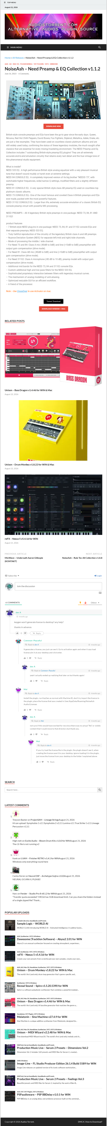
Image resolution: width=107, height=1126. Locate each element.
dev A (37, 645)
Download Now (53, 126)
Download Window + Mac (53, 309)
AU (10, 64)
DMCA (81, 1122)
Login (99, 575)
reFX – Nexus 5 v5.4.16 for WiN (21, 538)
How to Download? (94, 1122)
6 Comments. (24, 74)
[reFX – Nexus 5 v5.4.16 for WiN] (53, 505)
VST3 (47, 64)
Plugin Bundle (26, 64)
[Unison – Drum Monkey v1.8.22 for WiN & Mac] (53, 431)
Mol (42, 721)
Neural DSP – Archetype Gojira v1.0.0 (46, 876)
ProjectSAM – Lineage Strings (45, 819)
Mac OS (16, 64)
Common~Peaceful (48, 671)
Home (8, 57)
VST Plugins (39, 64)
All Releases (18, 57)
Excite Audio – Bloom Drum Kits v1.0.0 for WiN (47, 840)
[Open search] (99, 47)
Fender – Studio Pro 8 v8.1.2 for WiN (37, 893)
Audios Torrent (27, 1122)
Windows (54, 64)
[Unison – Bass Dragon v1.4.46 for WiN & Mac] (53, 357)
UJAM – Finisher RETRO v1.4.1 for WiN (40, 858)
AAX (6, 64)
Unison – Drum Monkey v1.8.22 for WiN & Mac (29, 464)
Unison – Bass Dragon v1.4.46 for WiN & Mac (28, 390)
